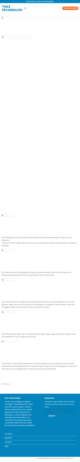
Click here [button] (6, 384)
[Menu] (25, 8)
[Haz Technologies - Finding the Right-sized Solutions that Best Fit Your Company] (12, 8)
